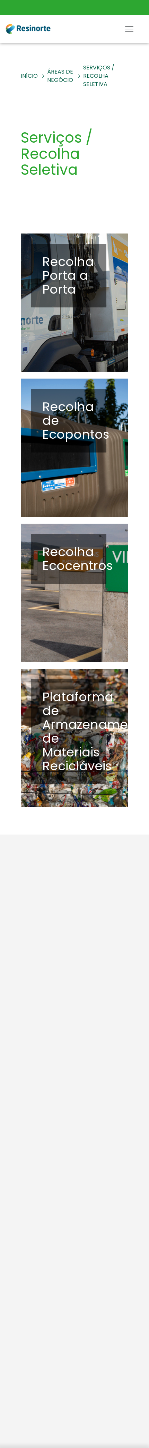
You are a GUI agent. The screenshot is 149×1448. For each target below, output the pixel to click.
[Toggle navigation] (129, 29)
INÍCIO (29, 76)
